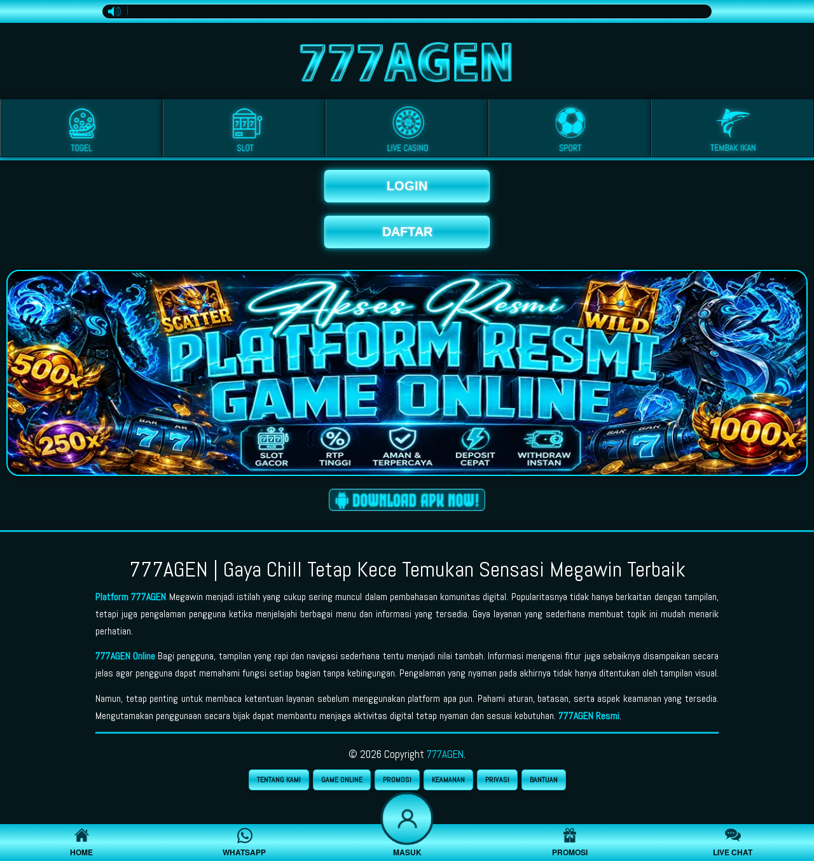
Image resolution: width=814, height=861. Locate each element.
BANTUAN (544, 779)
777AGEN (445, 754)
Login (407, 186)
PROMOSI (397, 779)
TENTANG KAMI (279, 779)
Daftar (407, 232)
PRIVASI (497, 779)
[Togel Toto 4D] (81, 130)
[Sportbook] (570, 130)
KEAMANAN (448, 779)
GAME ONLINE (341, 779)
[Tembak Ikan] (732, 130)
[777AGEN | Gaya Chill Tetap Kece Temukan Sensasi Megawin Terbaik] (407, 59)
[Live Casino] (407, 130)
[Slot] (244, 130)
